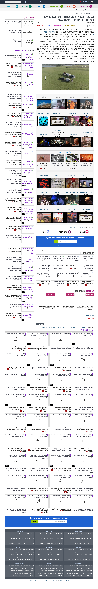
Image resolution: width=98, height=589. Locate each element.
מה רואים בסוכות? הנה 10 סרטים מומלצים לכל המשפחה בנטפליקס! (79, 570)
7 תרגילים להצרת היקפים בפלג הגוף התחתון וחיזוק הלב (23, 575)
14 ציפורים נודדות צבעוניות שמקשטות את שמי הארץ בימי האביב (50, 552)
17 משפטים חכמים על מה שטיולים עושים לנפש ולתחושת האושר (50, 549)
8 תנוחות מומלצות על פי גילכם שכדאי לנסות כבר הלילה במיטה (51, 533)
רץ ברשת (82, 10)
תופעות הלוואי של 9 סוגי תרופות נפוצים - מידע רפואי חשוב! (81, 538)
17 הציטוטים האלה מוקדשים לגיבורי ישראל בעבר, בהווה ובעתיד (21, 565)
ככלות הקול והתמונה (86, 192)
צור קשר (31, 2)
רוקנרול (85, 327)
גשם (58, 209)
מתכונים (70, 6)
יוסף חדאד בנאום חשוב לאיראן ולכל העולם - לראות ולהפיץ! (22, 570)
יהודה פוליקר (44, 327)
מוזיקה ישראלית (56, 327)
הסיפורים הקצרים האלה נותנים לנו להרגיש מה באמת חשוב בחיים (21, 559)
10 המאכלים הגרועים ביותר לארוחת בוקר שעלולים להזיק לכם (80, 541)
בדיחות (40, 6)
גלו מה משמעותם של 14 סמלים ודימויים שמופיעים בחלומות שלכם (21, 552)
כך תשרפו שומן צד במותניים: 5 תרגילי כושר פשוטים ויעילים (22, 568)
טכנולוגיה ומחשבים (42, 10)
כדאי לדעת (25, 6)
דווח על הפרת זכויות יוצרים (49, 250)
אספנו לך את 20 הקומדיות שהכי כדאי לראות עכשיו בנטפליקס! (80, 565)
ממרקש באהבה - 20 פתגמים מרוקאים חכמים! (83, 554)
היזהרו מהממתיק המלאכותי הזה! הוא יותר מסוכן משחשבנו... (80, 536)
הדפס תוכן (89, 250)
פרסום (30, 580)
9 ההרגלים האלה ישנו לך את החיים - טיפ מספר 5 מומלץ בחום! (80, 552)
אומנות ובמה (54, 10)
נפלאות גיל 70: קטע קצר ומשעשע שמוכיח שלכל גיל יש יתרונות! (80, 549)
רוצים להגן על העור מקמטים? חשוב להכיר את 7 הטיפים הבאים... (50, 541)
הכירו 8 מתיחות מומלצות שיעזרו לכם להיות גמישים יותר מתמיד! (22, 573)
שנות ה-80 (66, 327)
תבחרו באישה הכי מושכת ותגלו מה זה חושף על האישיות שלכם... (21, 557)
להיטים (71, 327)
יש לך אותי (58, 192)
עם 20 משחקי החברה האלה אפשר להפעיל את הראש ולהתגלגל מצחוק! (20, 541)
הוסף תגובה (40, 324)
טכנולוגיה (49, 563)
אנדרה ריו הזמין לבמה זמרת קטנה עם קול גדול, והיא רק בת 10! (80, 559)
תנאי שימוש (68, 245)
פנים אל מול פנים (58, 113)
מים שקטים (86, 209)
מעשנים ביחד (44, 134)
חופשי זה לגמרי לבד (44, 113)
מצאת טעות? (39, 250)
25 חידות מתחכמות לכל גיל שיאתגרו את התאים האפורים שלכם (22, 538)
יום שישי (86, 113)
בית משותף (72, 113)
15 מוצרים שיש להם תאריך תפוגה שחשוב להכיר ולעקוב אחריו (51, 543)
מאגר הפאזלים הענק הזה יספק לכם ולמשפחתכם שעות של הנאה (21, 536)
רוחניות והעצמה (10, 6)
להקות (80, 327)
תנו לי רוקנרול (44, 192)
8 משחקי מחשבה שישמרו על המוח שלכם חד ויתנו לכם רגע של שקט (50, 565)
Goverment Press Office (79, 227)
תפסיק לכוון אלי (72, 134)
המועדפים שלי (8, 10)
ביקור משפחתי (72, 175)
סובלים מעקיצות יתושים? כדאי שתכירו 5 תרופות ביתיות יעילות (51, 538)
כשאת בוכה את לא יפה (86, 133)
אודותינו (55, 580)
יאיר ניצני (62, 327)
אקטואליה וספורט (19, 563)
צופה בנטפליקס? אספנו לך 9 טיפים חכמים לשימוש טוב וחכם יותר (50, 573)
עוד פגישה (58, 130)
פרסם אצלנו (46, 2)
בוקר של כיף (58, 96)
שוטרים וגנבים (44, 175)
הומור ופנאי (73, 10)
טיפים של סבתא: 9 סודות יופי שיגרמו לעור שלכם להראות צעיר (51, 536)
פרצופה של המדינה (72, 192)
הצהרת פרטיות (38, 580)
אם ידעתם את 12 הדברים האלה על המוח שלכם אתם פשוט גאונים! (50, 575)
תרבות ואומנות (78, 13)
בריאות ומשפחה (55, 6)
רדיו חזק (86, 96)
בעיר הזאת (58, 175)
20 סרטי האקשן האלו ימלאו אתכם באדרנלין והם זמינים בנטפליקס (79, 573)
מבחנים (89, 291)
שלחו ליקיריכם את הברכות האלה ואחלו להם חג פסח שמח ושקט (21, 549)
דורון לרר (89, 22)
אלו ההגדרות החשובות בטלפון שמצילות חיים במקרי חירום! (52, 568)
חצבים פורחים (44, 96)
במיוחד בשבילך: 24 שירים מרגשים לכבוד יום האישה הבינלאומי (80, 575)
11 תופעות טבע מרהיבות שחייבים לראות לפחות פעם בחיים (51, 559)
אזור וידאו (76, 2)
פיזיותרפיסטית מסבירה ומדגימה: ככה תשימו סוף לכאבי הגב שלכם (79, 557)
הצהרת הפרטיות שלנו (61, 245)
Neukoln (70, 227)
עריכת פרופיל (27, 10)
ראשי (92, 13)
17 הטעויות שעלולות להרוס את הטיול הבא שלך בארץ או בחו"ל (51, 557)
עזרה (38, 2)
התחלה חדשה (44, 209)
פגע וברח (86, 175)
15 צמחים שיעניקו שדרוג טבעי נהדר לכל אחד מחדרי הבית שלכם (50, 554)
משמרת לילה (72, 209)
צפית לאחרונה (17, 10)
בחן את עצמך (85, 6)
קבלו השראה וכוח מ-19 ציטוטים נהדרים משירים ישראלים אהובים (80, 568)
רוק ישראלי (50, 327)
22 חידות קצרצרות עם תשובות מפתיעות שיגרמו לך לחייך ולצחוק (21, 543)
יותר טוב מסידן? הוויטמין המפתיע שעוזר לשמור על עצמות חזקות (80, 533)
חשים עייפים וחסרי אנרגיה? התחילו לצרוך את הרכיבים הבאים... (80, 543)
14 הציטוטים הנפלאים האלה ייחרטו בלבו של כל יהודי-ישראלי (22, 554)
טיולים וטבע (63, 10)
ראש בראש (75, 327)
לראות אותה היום (72, 96)
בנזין (83, 327)
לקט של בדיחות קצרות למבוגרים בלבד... (26, 533)
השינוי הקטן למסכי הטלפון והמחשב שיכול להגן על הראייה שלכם (50, 570)
